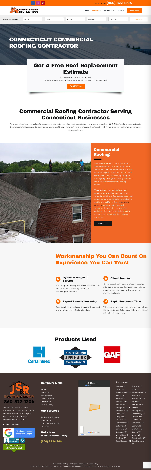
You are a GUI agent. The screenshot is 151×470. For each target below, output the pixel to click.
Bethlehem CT (138, 398)
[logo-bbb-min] (14, 438)
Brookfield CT (122, 411)
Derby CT (136, 435)
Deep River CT (122, 435)
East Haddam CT (123, 441)
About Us (45, 393)
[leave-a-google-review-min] (19, 428)
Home (44, 390)
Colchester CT (122, 423)
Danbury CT (121, 432)
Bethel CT (120, 398)
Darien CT (136, 432)
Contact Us (46, 402)
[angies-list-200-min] (14, 444)
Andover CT (121, 386)
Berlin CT (120, 395)
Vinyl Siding (46, 420)
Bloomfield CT (122, 402)
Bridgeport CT (138, 405)
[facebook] (33, 3)
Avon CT (135, 389)
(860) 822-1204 (51, 441)
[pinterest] (43, 3)
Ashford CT (121, 389)
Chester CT (121, 420)
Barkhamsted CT (123, 392)
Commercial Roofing (50, 423)
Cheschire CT (138, 417)
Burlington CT (138, 411)
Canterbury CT (138, 414)
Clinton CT (136, 420)
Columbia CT (121, 426)
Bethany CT (137, 395)
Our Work (45, 426)
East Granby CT (138, 438)
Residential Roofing (50, 417)
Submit (139, 19)
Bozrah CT (136, 402)
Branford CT (121, 405)
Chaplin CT (121, 417)
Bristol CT (136, 408)
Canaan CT (120, 414)
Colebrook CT (138, 423)
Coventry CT (121, 429)
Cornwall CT (137, 426)
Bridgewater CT (123, 408)
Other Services (47, 399)
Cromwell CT (137, 429)
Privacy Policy (47, 405)
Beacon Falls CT (139, 392)
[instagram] (38, 3)
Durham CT (121, 438)
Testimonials (46, 396)
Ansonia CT (137, 386)
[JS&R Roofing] (23, 8)
